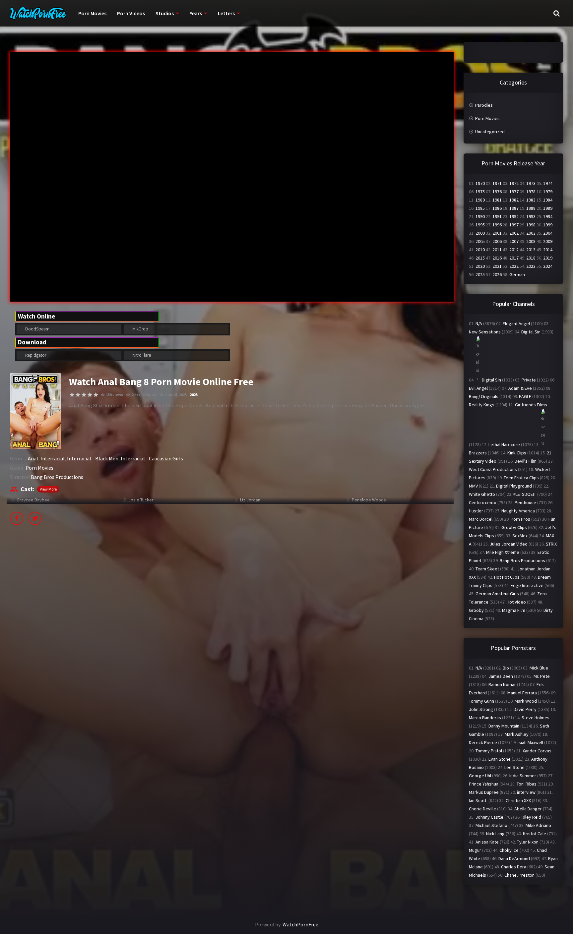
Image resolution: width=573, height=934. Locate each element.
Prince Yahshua (483, 784)
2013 (531, 250)
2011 (497, 250)
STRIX (551, 544)
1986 (497, 208)
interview (526, 792)
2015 (480, 258)
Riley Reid (531, 817)
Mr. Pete (542, 676)
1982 (514, 200)
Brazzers (478, 453)
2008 (531, 241)
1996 (497, 225)
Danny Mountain (503, 726)
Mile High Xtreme (502, 552)
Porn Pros (520, 519)
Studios (165, 13)
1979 (547, 192)
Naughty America (518, 511)
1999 (547, 225)
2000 (480, 233)
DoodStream (36, 329)
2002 (514, 233)
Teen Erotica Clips (521, 478)
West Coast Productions (493, 469)
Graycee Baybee (33, 500)
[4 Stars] (90, 395)
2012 (514, 250)
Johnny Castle (489, 817)
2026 (497, 274)
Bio (506, 668)
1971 (497, 183)
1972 (514, 183)
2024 (547, 266)
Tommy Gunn (481, 701)
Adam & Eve (520, 388)
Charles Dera (513, 867)
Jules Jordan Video (509, 544)
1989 (547, 208)
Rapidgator (35, 355)
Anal (33, 458)
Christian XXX (518, 800)
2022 (514, 266)
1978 (531, 192)
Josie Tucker (141, 500)
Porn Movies (92, 13)
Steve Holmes (535, 718)
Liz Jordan (250, 500)
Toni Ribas (527, 784)
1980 (480, 200)
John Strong (481, 709)
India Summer (522, 776)
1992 (514, 216)
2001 (497, 233)
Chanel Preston (519, 875)
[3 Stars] (84, 395)
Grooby (476, 610)
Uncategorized (490, 132)
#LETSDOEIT (524, 494)
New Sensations (485, 332)
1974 (547, 183)
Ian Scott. (478, 800)
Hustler (476, 511)
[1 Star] (72, 395)
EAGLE (525, 396)
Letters (226, 13)
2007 (514, 241)
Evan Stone (499, 759)
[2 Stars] (78, 395)
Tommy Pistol (489, 751)
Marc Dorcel (480, 519)
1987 (514, 208)
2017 (514, 258)
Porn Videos (131, 13)
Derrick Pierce (483, 742)
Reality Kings (481, 405)
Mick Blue (539, 668)
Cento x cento (482, 502)
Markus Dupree (484, 792)
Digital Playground (514, 486)
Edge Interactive (527, 585)
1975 (480, 192)
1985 (480, 208)
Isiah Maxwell (530, 742)
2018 (531, 258)
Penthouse (525, 502)
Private (529, 380)
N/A (479, 323)
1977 (514, 192)
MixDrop (139, 329)
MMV (473, 486)
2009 (547, 241)
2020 (480, 266)
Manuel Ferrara (522, 693)
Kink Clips (516, 453)
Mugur (475, 850)
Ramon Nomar (502, 684)
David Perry (525, 709)
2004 (547, 233)
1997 (514, 225)
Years (196, 13)
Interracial (52, 458)
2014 (547, 250)
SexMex (520, 536)
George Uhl (480, 776)
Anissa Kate (487, 842)
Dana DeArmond (514, 858)
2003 (531, 233)
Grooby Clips (514, 527)
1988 (531, 208)
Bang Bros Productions (57, 477)
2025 (194, 394)
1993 (531, 216)
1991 (497, 216)
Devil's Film (526, 461)
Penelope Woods (369, 500)
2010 (480, 250)
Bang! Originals (483, 396)
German (517, 274)
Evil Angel (478, 388)
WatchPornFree (300, 924)
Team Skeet (487, 569)
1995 (480, 225)
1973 (531, 183)
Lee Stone (514, 767)
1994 (547, 216)
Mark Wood (526, 701)
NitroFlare (141, 355)
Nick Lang (495, 834)
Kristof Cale (534, 834)
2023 (531, 266)
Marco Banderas (485, 718)
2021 (497, 266)
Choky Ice (509, 850)
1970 (480, 183)
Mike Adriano (538, 825)
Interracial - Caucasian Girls (152, 458)
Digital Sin (531, 332)
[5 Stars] (96, 395)
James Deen (500, 676)
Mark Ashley (517, 734)
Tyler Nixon (528, 842)
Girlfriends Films (531, 405)
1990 (480, 216)
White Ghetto (482, 494)
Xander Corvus (537, 751)
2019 (547, 258)
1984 (547, 200)
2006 (497, 241)
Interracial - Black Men (92, 458)
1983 (531, 200)
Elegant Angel (516, 323)
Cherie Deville (482, 809)
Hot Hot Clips (507, 577)
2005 (480, 241)
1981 (497, 200)
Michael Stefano (491, 825)
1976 (497, 192)
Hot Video (516, 602)
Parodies (484, 105)
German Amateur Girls (497, 594)
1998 (531, 225)
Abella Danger (528, 809)
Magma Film (513, 610)
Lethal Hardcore (504, 444)
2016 (497, 258)
